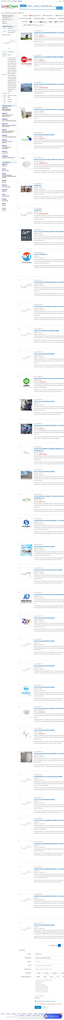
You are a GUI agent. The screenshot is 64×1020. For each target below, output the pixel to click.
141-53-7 (4, 169)
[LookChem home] (10, 7)
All (30, 18)
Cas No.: (29, 954)
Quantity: (29, 961)
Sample (38, 976)
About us (3, 1013)
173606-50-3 (5, 119)
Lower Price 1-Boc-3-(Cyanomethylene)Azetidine (48, 570)
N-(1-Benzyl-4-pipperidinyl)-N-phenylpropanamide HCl (8, 132)
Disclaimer (30, 1013)
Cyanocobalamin (5, 196)
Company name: (27, 969)
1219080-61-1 (5, 156)
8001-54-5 (4, 173)
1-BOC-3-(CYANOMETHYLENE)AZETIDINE (46, 330)
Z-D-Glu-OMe (5, 153)
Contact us (13, 1013)
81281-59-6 (4, 135)
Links (18, 1013)
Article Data (28, 1015)
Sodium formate (5, 170)
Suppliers (30, 5)
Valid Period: (28, 973)
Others (4, 21)
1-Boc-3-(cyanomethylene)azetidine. (44, 799)
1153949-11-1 (11, 28)
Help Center (23, 1013)
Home (60, 1)
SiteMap (35, 1013)
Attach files (38, 998)
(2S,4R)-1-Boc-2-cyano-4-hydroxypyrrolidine (7, 115)
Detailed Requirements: (26, 976)
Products (23, 5)
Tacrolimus (4, 165)
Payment (8, 1013)
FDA (58, 976)
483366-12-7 (5, 113)
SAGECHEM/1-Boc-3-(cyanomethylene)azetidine (48, 776)
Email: (30, 965)
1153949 (15, 12)
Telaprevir (4, 191)
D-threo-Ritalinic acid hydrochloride (6, 148)
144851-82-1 (5, 107)
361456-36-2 (5, 123)
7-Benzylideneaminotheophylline (9, 136)
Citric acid (4, 209)
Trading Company (52, 18)
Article (50, 5)
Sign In (15, 1)
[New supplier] (39, 25)
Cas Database (22, 1015)
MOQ (45, 976)
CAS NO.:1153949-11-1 (40, 254)
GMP (51, 976)
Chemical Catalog (36, 1015)
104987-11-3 (4, 164)
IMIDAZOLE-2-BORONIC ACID (8, 157)
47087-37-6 (4, 151)
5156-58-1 (4, 129)
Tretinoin (4, 205)
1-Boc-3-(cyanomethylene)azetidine (44, 134)
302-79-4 (4, 203)
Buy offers (37, 5)
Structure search (44, 5)
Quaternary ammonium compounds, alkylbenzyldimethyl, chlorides (9, 176)
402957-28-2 (5, 189)
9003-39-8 (4, 180)
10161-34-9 (4, 185)
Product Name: (28, 957)
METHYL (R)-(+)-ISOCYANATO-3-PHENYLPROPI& (9, 126)
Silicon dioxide (5, 200)
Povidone (4, 182)
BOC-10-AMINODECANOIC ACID (9, 120)
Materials (5, 23)
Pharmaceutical (8, 12)
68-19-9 (3, 194)
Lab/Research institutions (39, 18)
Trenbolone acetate (6, 186)
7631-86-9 (4, 199)
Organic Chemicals (7, 19)
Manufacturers (41, 1013)
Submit (38, 1007)
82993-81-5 (4, 145)
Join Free (20, 1)
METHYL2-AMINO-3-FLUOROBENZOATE (6, 110)
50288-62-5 (4, 139)
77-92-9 (3, 208)
